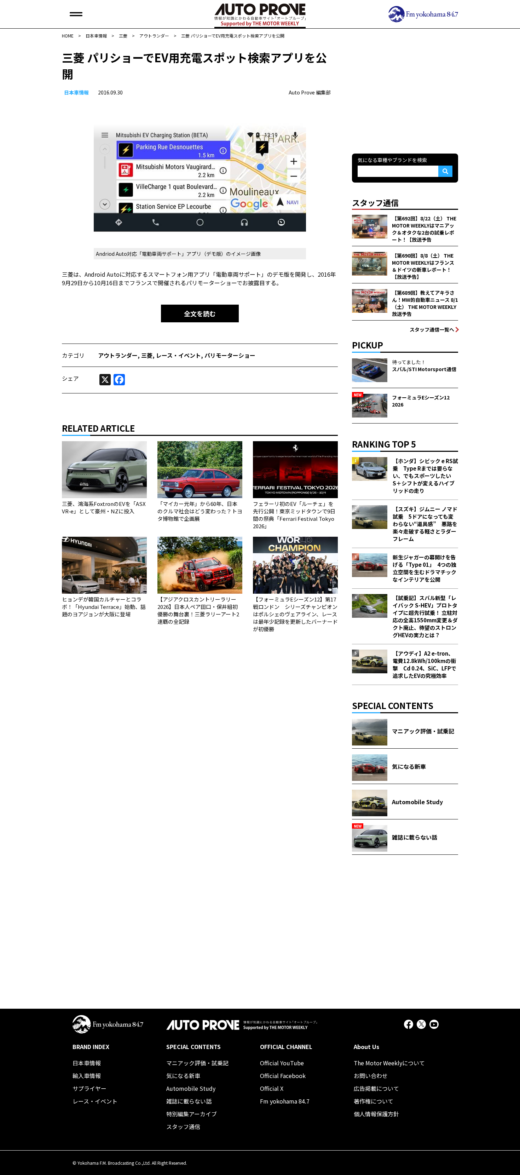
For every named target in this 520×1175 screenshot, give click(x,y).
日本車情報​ (76, 92)
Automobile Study (190, 1088)
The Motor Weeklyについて (389, 1063)
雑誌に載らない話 (189, 1101)
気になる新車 (183, 1075)
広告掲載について (376, 1088)
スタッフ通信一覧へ (432, 329)
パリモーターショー (229, 355)
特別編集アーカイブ (191, 1114)
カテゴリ (73, 355)
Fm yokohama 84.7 (285, 1101)
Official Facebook (283, 1075)
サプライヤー (89, 1088)
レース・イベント (178, 355)
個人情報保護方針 (376, 1114)
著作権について (373, 1101)
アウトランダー (118, 355)
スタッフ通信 (183, 1126)
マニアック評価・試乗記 (197, 1063)
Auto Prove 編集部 (310, 92)
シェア (70, 378)
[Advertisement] (405, 93)
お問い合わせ (371, 1075)
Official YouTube (282, 1063)
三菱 (146, 355)
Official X (271, 1088)
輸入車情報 (87, 1075)
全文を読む (200, 313)
